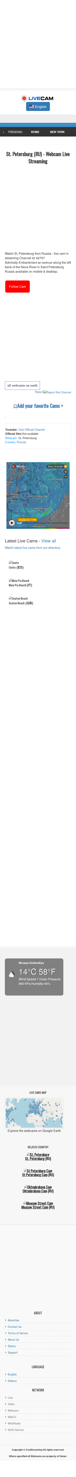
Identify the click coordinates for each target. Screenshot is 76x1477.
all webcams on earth (22, 385)
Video (11, 1404)
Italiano (12, 1381)
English (12, 1374)
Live (10, 1397)
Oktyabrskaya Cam (35, 1190)
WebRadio (14, 1423)
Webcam (13, 1410)
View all (48, 541)
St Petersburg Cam (35, 1174)
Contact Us (14, 1327)
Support (13, 1352)
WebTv (12, 1417)
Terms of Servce (18, 1333)
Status (12, 1346)
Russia (21, 442)
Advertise (13, 1320)
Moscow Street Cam (34, 1207)
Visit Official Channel (31, 429)
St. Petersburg (35, 1158)
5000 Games (16, 1430)
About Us (13, 1339)
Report (39, 392)
